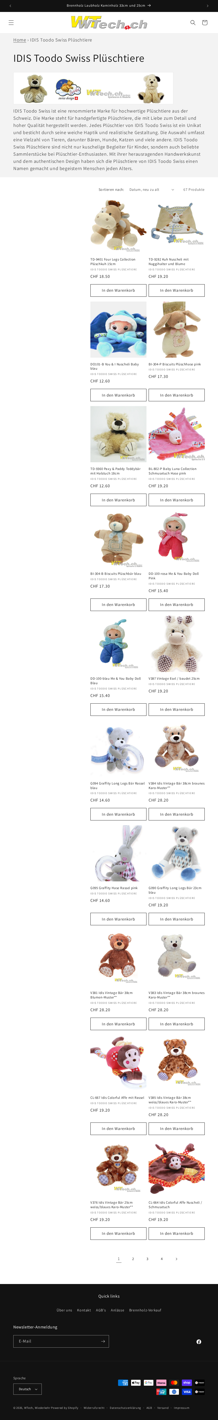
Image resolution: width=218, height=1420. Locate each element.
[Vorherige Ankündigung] (10, 6)
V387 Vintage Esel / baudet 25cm (174, 678)
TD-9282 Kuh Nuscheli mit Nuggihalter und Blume (168, 261)
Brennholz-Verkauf (145, 1310)
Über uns (64, 1310)
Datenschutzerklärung (125, 1408)
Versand (163, 1408)
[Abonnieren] (103, 1341)
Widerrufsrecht (94, 1408)
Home (19, 40)
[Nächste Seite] (176, 1259)
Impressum (181, 1408)
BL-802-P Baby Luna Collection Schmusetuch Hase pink (172, 471)
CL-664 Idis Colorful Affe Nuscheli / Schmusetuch (175, 1204)
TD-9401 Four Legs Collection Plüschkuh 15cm (113, 261)
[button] (11, 22)
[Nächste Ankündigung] (207, 6)
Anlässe (117, 1310)
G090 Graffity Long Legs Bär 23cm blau (175, 890)
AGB (149, 1408)
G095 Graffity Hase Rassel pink (114, 888)
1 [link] (119, 1258)
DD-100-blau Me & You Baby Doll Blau (115, 680)
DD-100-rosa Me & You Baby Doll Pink (174, 576)
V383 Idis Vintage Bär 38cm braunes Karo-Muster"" (176, 995)
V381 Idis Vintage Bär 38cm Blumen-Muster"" (111, 995)
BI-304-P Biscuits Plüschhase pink (175, 364)
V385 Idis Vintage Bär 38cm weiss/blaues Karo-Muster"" (170, 1100)
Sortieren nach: (111, 189)
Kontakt (84, 1310)
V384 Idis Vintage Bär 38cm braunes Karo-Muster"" (176, 785)
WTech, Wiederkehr (37, 1408)
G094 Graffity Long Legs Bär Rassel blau (117, 785)
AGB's (101, 1310)
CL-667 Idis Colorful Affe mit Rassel (117, 1098)
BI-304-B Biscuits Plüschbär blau (115, 574)
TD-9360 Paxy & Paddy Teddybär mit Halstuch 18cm (115, 471)
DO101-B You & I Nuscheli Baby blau (114, 366)
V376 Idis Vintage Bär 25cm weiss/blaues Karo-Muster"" (111, 1204)
